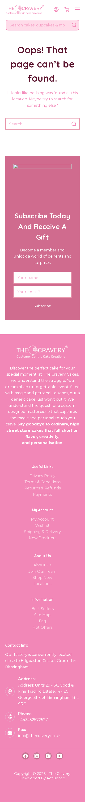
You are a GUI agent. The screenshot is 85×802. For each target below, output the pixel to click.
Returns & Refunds (42, 488)
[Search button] (74, 25)
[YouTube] (59, 756)
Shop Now (42, 577)
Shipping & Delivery (42, 532)
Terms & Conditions (42, 482)
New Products (42, 538)
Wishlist (42, 525)
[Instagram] (48, 756)
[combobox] (37, 25)
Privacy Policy (42, 476)
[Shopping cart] (66, 9)
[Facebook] (25, 756)
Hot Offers (42, 627)
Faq (42, 621)
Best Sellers (42, 609)
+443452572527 (33, 719)
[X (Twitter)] (36, 756)
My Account (42, 519)
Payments (42, 494)
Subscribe (42, 306)
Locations (42, 583)
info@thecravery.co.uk (39, 736)
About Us (42, 565)
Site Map (42, 615)
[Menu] (77, 9)
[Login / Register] (56, 9)
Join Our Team (42, 571)
